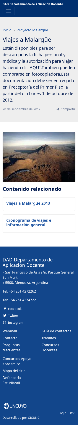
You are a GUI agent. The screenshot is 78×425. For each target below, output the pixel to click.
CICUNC (33, 417)
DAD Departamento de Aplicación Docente (33, 4)
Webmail (10, 331)
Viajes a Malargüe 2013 (28, 203)
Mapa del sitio (14, 370)
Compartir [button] (67, 109)
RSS (72, 413)
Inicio (7, 30)
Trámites (49, 338)
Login (62, 413)
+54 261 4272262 (22, 291)
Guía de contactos (56, 331)
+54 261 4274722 (22, 300)
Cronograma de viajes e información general (28, 222)
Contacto (10, 338)
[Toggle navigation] (9, 11)
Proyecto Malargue (32, 30)
